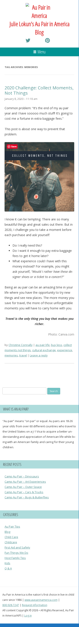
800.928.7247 (10, 605)
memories (11, 355)
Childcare (11, 542)
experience (64, 350)
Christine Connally (21, 345)
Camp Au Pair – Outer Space (23, 487)
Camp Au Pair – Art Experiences (25, 482)
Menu (42, 52)
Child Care (11, 537)
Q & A (8, 568)
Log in (28, 615)
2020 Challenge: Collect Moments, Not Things (39, 90)
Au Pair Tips (12, 526)
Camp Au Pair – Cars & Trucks (24, 492)
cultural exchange (44, 350)
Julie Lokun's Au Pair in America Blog (39, 28)
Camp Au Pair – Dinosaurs (22, 476)
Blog (7, 532)
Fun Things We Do (16, 553)
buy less (56, 345)
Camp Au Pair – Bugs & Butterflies (27, 497)
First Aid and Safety (17, 547)
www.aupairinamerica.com (41, 600)
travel (23, 355)
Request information (34, 605)
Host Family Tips (15, 558)
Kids (7, 563)
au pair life (42, 345)
